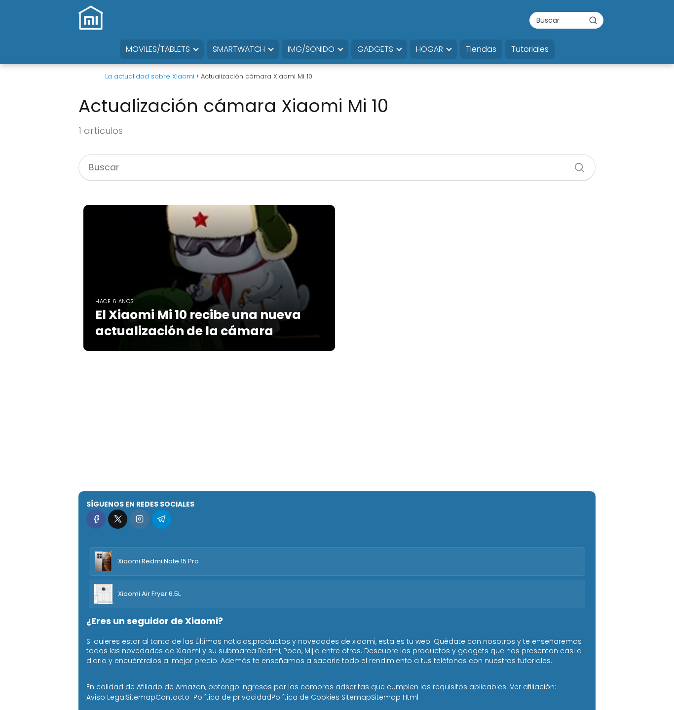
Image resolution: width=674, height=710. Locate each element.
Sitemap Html (394, 697)
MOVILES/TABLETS (158, 49)
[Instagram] (139, 519)
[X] (117, 519)
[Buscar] (593, 20)
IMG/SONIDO (311, 49)
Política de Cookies (305, 697)
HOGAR (429, 49)
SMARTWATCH (239, 49)
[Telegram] (161, 519)
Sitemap (140, 697)
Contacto (172, 697)
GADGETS (375, 49)
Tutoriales (530, 49)
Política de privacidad (232, 697)
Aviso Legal (106, 697)
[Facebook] (96, 519)
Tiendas (481, 49)
